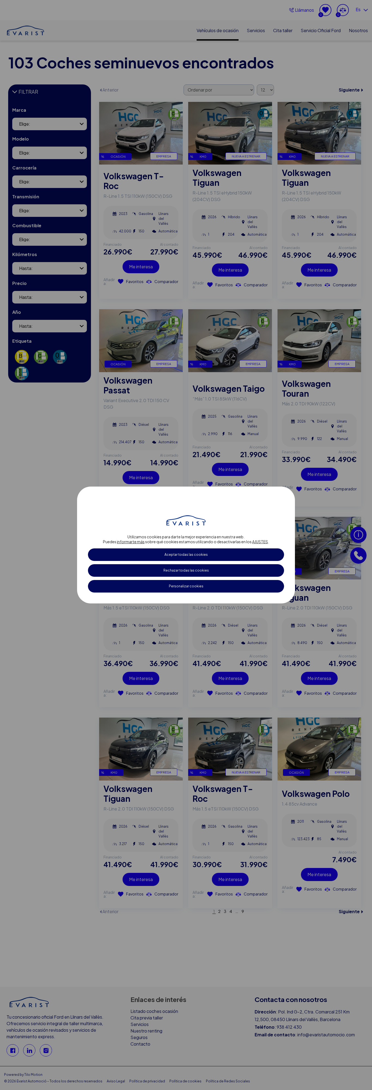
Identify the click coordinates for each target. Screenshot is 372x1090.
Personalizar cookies (186, 586)
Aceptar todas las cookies (186, 554)
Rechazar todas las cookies (186, 570)
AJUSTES (260, 541)
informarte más (131, 541)
